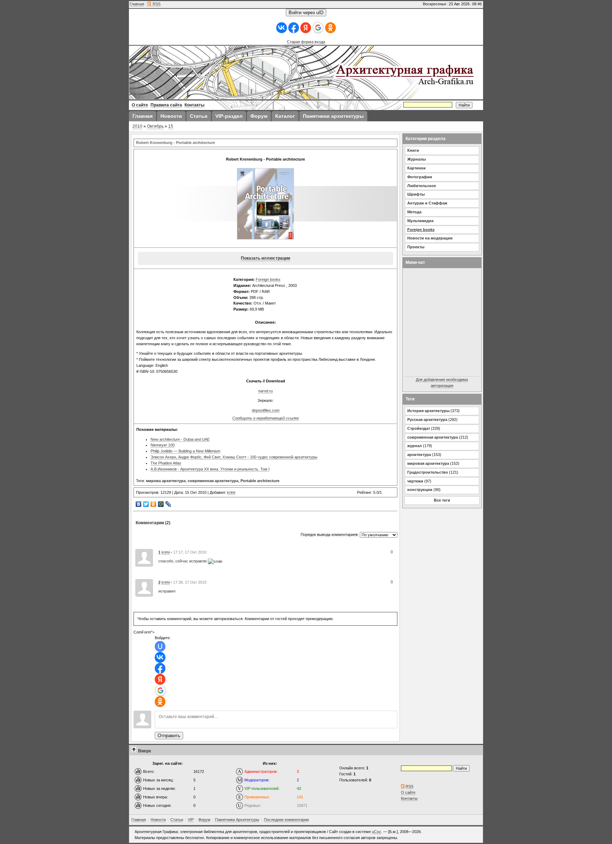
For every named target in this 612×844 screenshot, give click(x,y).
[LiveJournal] (168, 504)
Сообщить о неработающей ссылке (265, 418)
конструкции (419, 489)
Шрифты (416, 194)
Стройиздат (418, 428)
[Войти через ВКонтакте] (281, 27)
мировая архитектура (428, 463)
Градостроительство (427, 472)
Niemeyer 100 (163, 445)
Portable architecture (259, 481)
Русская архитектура (427, 419)
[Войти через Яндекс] (305, 27)
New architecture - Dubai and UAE (180, 439)
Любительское (421, 186)
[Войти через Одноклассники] (330, 27)
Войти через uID (306, 12)
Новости (158, 819)
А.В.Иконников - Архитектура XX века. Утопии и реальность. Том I (210, 469)
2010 (137, 126)
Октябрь (155, 126)
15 (170, 126)
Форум (204, 819)
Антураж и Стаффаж (427, 203)
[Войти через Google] (318, 27)
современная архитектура (213, 481)
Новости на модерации (430, 238)
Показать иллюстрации (265, 258)
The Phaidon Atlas (166, 463)
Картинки (416, 168)
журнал (414, 446)
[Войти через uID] (160, 646)
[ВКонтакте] (138, 504)
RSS (156, 4)
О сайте (408, 792)
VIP (191, 819)
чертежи (415, 481)
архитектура (419, 454)
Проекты (415, 247)
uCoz (376, 831)
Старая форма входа (306, 42)
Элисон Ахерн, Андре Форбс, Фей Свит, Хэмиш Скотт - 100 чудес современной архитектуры (234, 457)
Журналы (416, 159)
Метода (414, 212)
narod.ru (265, 391)
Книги (413, 150)
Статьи (176, 819)
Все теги (442, 500)
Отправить (169, 735)
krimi (231, 492)
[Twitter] (146, 504)
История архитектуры (428, 411)
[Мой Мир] (161, 504)
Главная (137, 4)
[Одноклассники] (153, 504)
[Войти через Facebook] (293, 27)
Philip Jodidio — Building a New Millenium (185, 451)
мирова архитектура (166, 481)
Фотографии (419, 177)
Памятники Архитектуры (237, 819)
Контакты (409, 798)
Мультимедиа (420, 221)
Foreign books (268, 279)
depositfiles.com (265, 410)
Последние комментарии (286, 819)
